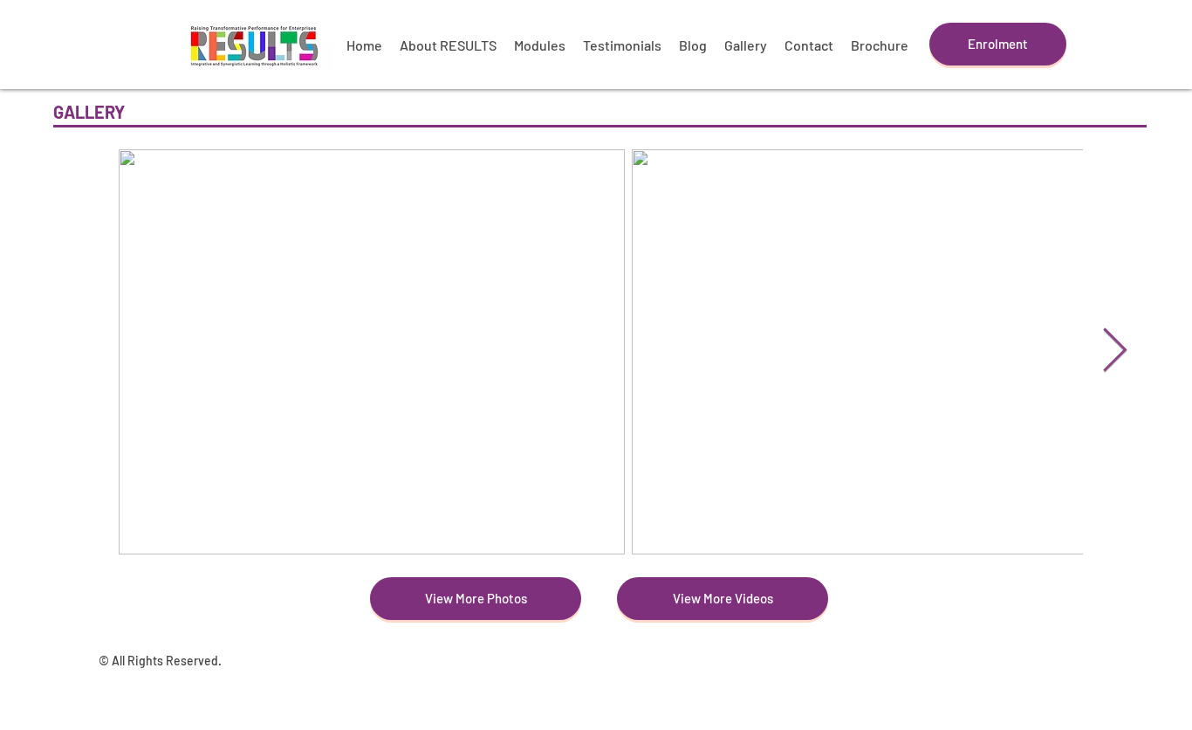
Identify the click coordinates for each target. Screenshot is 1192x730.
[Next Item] (1114, 351)
